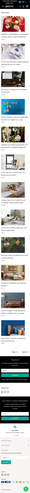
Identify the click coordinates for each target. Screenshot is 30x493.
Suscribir (6, 462)
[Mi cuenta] (23, 6)
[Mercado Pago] (24, 2)
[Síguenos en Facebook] (2, 392)
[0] (26, 6)
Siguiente (24, 352)
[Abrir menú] (3, 6)
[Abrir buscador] (20, 6)
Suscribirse (15, 375)
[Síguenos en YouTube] (8, 392)
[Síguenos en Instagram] (5, 392)
